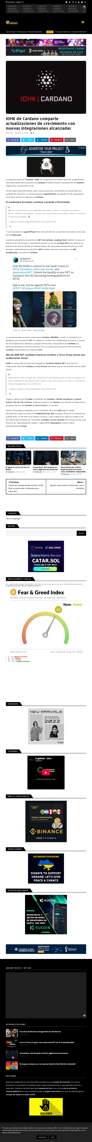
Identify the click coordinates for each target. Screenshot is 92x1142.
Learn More (42, 1137)
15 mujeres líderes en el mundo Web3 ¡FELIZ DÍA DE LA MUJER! (60, 32)
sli (33, 133)
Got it (53, 1137)
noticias (32, 32)
